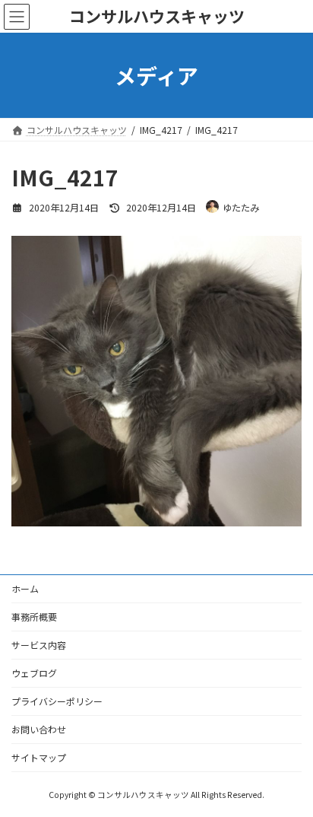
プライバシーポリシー (57, 701)
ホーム (25, 588)
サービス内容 (38, 644)
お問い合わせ (38, 729)
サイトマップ (38, 757)
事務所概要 (34, 616)
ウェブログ (34, 672)
